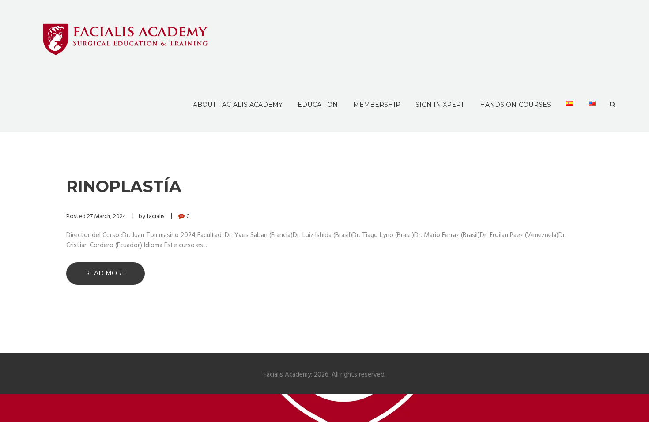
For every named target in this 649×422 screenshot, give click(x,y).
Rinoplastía (123, 186)
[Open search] (613, 104)
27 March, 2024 (106, 216)
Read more (105, 273)
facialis (155, 216)
